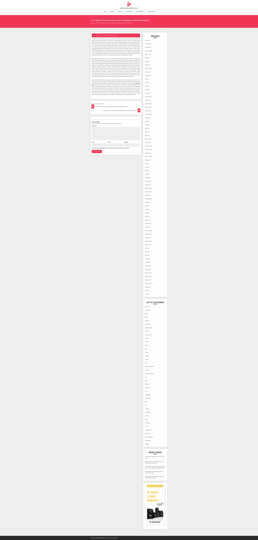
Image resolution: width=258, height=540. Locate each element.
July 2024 (147, 79)
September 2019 (148, 283)
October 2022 (148, 153)
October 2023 (148, 111)
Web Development (149, 437)
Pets (146, 391)
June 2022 (147, 167)
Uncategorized (148, 430)
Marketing (147, 384)
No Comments (114, 35)
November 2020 (148, 234)
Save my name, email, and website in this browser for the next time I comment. (111, 148)
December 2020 (148, 230)
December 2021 (148, 188)
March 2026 (147, 40)
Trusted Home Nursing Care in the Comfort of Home (155, 457)
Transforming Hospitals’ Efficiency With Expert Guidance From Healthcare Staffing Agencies (155, 467)
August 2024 (148, 75)
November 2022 (148, 149)
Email (109, 142)
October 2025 (148, 47)
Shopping (147, 409)
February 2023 (148, 139)
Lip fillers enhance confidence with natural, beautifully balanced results (154, 462)
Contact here (151, 11)
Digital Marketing (148, 328)
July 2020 (147, 248)
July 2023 (147, 121)
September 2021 (148, 199)
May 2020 (147, 255)
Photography (148, 395)
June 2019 (147, 294)
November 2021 (148, 192)
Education (147, 331)
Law (146, 377)
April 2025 (147, 61)
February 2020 (148, 266)
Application (147, 306)
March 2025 (147, 65)
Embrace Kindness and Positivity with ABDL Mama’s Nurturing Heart (154, 477)
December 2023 (148, 103)
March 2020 (147, 262)
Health (146, 359)
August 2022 (148, 160)
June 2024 (147, 82)
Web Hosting (148, 440)
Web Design (147, 433)
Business (107, 35)
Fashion (146, 338)
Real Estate (147, 398)
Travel (146, 426)
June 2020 (147, 252)
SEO (146, 405)
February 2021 (148, 223)
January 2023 (148, 142)
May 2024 (147, 86)
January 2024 (148, 100)
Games (146, 352)
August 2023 (148, 118)
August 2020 (148, 244)
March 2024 (147, 93)
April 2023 (147, 132)
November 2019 (148, 276)
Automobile (147, 310)
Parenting (147, 387)
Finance (112, 11)
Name (93, 142)
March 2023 (147, 135)
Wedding (147, 444)
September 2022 (148, 156)
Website (126, 142)
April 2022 (147, 174)
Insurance (147, 370)
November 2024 (148, 68)
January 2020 (148, 269)
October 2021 (148, 195)
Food (146, 349)
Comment (94, 126)
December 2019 (148, 273)
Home (105, 11)
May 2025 (147, 58)
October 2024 (148, 72)
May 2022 (147, 170)
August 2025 (148, 54)
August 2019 (148, 287)
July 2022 (147, 163)
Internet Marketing (149, 373)
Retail (146, 402)
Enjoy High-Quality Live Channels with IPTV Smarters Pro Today (154, 472)
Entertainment (140, 11)
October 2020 (148, 237)
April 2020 (147, 259)
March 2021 (147, 220)
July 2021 (147, 206)
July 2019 (147, 290)
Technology (147, 423)
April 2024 (147, 89)
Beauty (146, 313)
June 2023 (147, 125)
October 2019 (148, 280)
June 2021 (147, 209)
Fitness (146, 345)
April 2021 (147, 216)
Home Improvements (149, 366)
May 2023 (147, 128)
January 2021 (148, 227)
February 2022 (148, 181)
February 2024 (148, 96)
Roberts (95, 35)
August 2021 (148, 202)
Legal (146, 380)
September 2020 (148, 241)
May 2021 (147, 213)
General (120, 11)
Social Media (129, 11)
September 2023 (148, 114)
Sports (146, 419)
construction (148, 324)
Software (147, 416)
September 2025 (148, 51)
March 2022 (147, 178)
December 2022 (148, 146)
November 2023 (148, 107)
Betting (146, 317)
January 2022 (148, 185)
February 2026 (148, 44)
